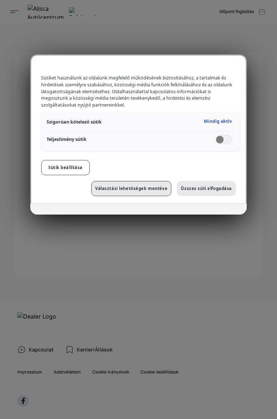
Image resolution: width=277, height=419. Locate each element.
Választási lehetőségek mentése (131, 188)
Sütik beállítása (65, 167)
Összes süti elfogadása (206, 188)
